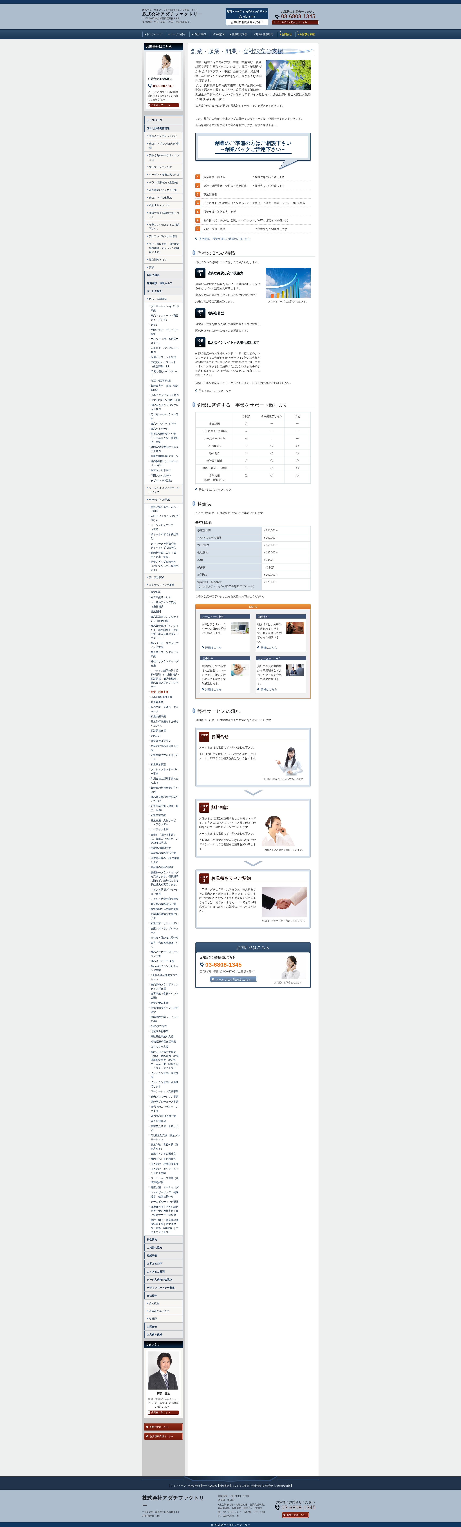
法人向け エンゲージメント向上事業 (164, 1170)
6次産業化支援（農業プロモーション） (165, 1137)
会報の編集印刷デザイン (164, 456)
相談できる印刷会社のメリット (164, 214)
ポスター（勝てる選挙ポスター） (164, 340)
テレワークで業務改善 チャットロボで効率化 (164, 545)
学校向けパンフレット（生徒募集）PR (163, 364)
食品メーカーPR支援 (162, 960)
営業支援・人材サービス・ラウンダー (163, 822)
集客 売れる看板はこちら (164, 944)
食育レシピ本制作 (161, 470)
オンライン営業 (159, 829)
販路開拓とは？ (158, 259)
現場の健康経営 (264, 34)
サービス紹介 (177, 34)
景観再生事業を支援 (162, 1036)
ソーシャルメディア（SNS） (162, 527)
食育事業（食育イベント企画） (164, 995)
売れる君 (156, 735)
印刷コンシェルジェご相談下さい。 (164, 226)
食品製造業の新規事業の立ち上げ (164, 799)
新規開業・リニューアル (164, 923)
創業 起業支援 (159, 691)
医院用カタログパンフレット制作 (164, 407)
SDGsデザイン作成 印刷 (165, 400)
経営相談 (156, 592)
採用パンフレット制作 (163, 357)
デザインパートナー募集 (161, 1287)
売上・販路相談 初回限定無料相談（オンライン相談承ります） (164, 247)
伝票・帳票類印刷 (161, 380)
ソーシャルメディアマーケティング (164, 490)
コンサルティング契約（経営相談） (163, 604)
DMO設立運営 (159, 1026)
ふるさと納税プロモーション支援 (164, 891)
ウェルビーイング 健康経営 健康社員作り (164, 1194)
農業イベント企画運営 (163, 1153)
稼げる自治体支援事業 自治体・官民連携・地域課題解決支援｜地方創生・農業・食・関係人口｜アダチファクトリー (164, 1060)
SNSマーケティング (160, 167)
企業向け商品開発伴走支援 (164, 747)
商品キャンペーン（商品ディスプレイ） (164, 317)
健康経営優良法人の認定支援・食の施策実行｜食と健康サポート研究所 (164, 1210)
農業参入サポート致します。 (164, 1128)
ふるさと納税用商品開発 (164, 898)
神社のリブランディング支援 (164, 663)
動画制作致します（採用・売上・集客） (163, 554)
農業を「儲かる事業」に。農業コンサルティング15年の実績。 (164, 838)
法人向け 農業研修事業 (164, 1163)
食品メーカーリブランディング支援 (164, 645)
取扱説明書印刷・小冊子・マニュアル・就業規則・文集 (164, 437)
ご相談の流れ (154, 1247)
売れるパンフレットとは (163, 136)
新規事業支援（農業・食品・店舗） (164, 808)
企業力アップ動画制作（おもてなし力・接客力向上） (164, 565)
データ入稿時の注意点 (159, 1279)
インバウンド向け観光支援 (164, 1075)
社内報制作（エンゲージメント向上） (164, 463)
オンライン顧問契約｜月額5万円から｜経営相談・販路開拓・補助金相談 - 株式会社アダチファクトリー (165, 678)
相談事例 (152, 1255)
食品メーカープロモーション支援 (164, 953)
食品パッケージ (159, 428)
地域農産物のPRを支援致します (165, 860)
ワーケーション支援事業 (164, 1091)
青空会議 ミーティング (164, 1187)
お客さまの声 (154, 1263)
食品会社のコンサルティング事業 (164, 968)
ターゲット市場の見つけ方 (164, 174)
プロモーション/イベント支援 (165, 308)
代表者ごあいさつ (159, 1311)
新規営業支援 (158, 815)
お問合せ (287, 34)
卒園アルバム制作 (161, 475)
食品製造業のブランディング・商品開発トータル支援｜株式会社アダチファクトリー (164, 631)
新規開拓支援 (158, 716)
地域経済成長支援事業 (163, 1041)
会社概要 (154, 1303)
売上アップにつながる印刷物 (164, 145)
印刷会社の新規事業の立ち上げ (164, 780)
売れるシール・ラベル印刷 (164, 416)
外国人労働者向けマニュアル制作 (164, 448)
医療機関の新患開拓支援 (164, 909)
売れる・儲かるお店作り (164, 937)
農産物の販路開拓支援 (163, 852)
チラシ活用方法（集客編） (164, 182)
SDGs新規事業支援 (162, 696)
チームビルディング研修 (164, 1201)
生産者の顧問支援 (161, 847)
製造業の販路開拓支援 (164, 903)
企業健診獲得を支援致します (164, 916)
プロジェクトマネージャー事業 (164, 771)
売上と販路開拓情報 (158, 128)
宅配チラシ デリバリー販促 (164, 331)
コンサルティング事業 (161, 584)
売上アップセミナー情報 (163, 236)
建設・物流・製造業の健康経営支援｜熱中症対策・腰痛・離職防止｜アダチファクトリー (164, 1226)
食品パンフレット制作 (163, 423)
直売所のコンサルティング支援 (164, 1108)
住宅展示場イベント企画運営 (164, 1009)
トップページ (154, 34)
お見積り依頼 (307, 34)
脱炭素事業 (157, 702)
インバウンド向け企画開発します (164, 1084)
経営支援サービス (161, 597)
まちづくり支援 (159, 1046)
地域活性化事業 (159, 1031)
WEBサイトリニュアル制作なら (165, 518)
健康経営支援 (239, 34)
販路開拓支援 (158, 730)
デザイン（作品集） (162, 480)
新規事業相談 (158, 764)
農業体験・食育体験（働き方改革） (164, 1146)
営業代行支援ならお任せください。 (164, 723)
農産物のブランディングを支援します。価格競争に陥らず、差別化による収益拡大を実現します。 (164, 878)
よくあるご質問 (156, 1271)
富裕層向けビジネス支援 (163, 190)
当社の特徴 (200, 34)
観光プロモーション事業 (164, 1096)
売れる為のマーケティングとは (164, 157)
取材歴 (153, 1318)
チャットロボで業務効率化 (164, 536)
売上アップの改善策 (160, 197)
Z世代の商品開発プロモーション (165, 977)
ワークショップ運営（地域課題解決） (164, 1180)
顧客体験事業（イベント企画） (164, 1019)
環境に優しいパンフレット (164, 373)
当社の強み (153, 275)
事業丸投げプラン (161, 740)
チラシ (154, 324)
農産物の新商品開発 (162, 867)
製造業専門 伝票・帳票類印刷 (164, 387)
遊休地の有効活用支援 (163, 1115)
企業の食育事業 (159, 1002)
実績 (151, 267)
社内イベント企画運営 (163, 1158)
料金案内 (219, 34)
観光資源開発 (158, 1121)
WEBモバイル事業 (159, 499)
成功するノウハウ (159, 205)
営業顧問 (156, 611)
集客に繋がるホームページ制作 (164, 508)
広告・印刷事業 (158, 298)
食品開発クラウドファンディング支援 (164, 986)
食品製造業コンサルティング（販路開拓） (164, 618)
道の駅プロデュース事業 (164, 1101)
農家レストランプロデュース (164, 930)
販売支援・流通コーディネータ (164, 709)
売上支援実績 (156, 577)
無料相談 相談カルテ (161, 283)
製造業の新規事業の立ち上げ (164, 789)
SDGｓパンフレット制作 (165, 394)
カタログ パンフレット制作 (164, 350)
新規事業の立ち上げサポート (164, 757)
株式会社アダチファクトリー (172, 14)
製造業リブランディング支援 (164, 654)
